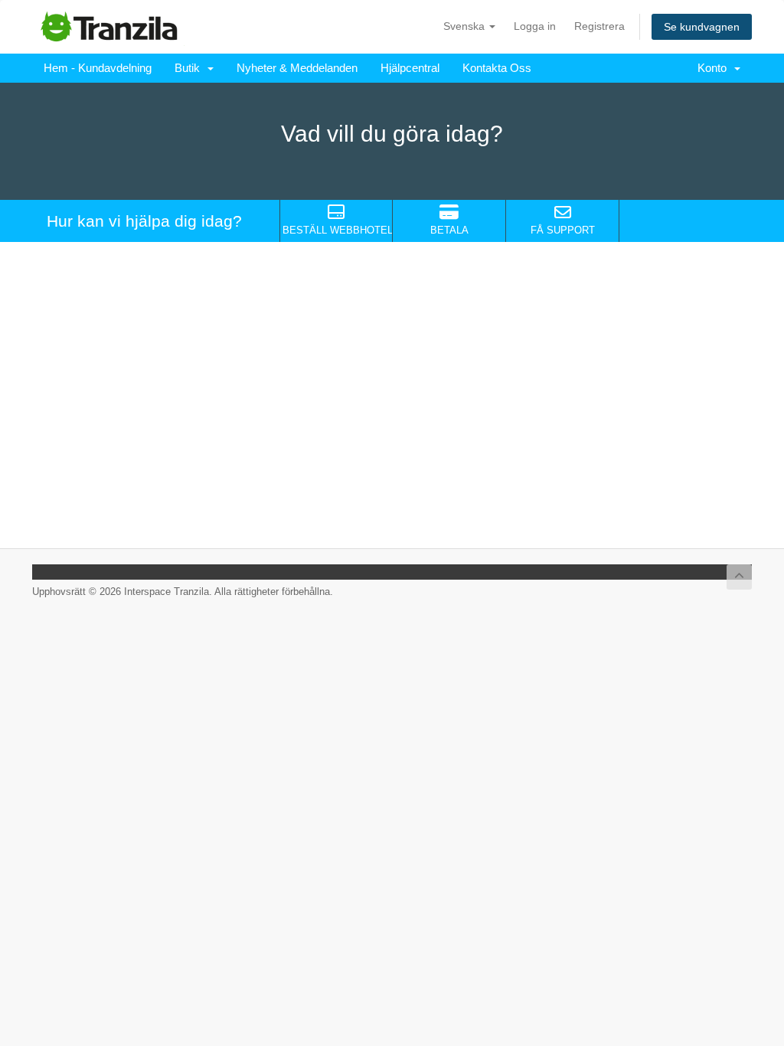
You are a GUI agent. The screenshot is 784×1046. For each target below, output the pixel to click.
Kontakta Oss (496, 67)
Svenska (465, 26)
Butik (190, 67)
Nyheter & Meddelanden (297, 67)
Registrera (599, 26)
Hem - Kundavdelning (98, 67)
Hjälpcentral (410, 67)
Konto (715, 67)
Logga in (535, 26)
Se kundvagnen (702, 27)
